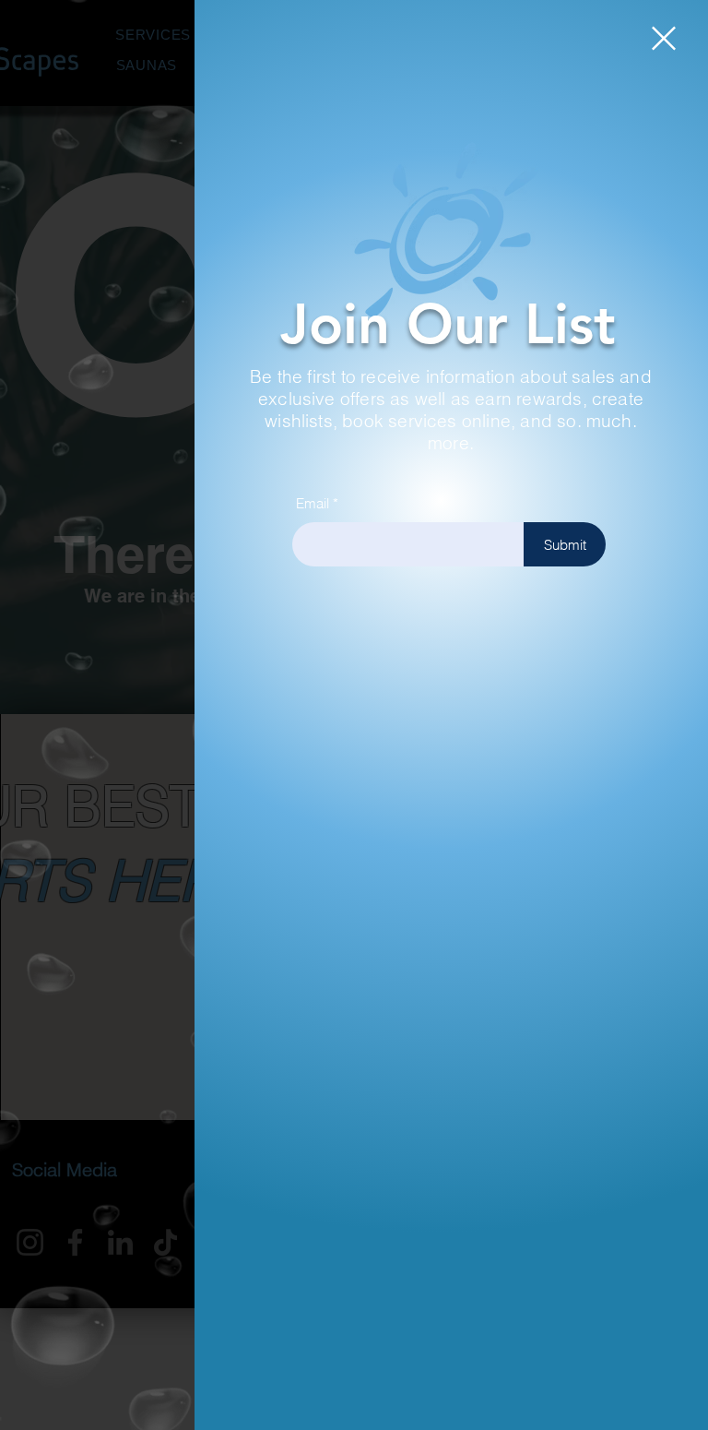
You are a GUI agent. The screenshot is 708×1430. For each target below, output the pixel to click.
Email (312, 503)
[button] (664, 38)
